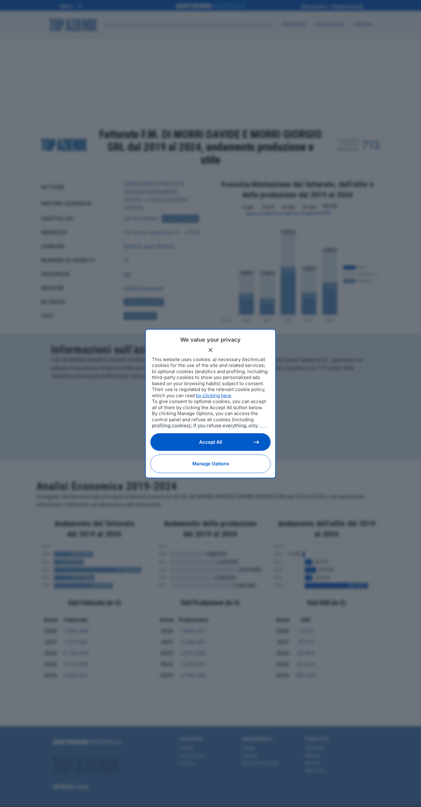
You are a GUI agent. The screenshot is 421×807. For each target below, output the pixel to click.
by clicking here (213, 395)
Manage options (210, 464)
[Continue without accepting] (210, 350)
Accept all (210, 442)
